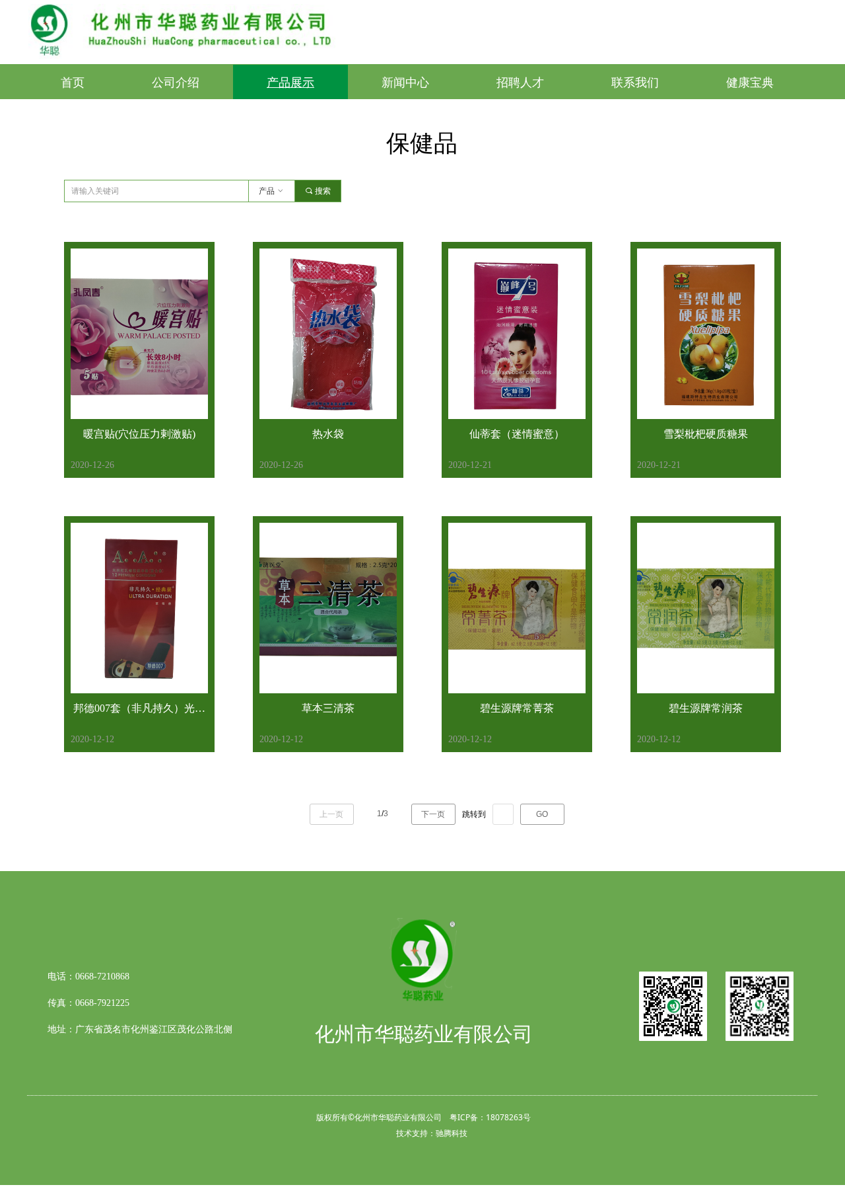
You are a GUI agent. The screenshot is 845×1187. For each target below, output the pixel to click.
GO (542, 814)
